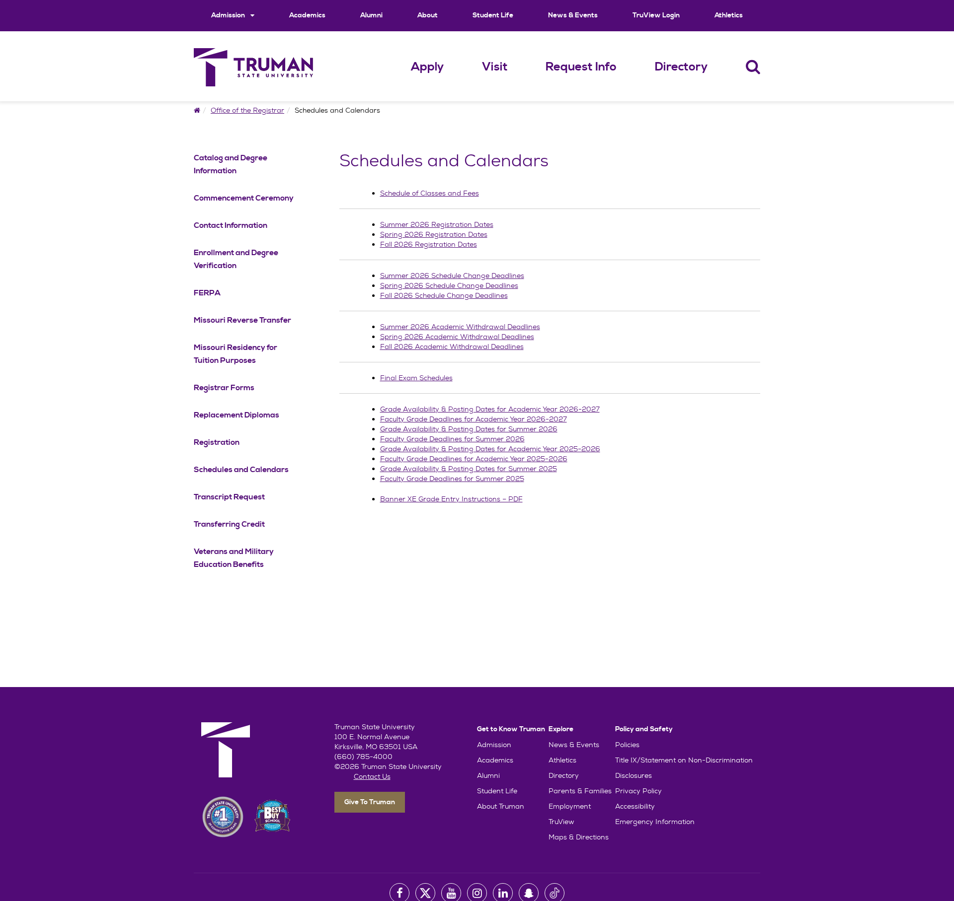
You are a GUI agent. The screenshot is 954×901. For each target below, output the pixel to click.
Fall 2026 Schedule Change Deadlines (444, 295)
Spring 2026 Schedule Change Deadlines (449, 285)
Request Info (581, 67)
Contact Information (230, 225)
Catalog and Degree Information (230, 164)
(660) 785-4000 (363, 756)
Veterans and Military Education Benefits (234, 558)
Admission (228, 15)
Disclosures (633, 775)
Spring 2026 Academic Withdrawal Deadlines (457, 336)
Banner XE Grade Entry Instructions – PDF (451, 498)
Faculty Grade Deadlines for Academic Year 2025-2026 (473, 458)
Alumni (371, 15)
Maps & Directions (579, 836)
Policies (627, 744)
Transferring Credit (229, 524)
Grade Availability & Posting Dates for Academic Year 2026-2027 (490, 409)
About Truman (500, 806)
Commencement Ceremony (244, 198)
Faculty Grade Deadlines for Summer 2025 (452, 478)
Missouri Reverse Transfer (242, 320)
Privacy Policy (638, 790)
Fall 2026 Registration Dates (428, 244)
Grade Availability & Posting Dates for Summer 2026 (468, 428)
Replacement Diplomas (236, 415)
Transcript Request (229, 497)
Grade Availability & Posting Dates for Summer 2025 (468, 468)
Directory (681, 67)
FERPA (207, 293)
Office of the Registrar (247, 110)
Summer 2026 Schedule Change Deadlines (452, 275)
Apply (427, 67)
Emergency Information (655, 821)
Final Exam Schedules (416, 377)
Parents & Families (580, 790)
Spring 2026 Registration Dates (433, 234)
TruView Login (656, 15)
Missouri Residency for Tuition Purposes (235, 354)
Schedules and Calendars (241, 470)
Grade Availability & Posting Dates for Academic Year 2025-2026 (490, 448)
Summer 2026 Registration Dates (436, 224)
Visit (495, 67)
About (427, 15)
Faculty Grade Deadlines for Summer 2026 (452, 438)
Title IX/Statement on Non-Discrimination (684, 760)
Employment (570, 806)
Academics (307, 15)
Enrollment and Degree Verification (236, 259)
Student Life (493, 15)
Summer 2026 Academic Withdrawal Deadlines (460, 326)
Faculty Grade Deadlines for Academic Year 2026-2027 (473, 419)
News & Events (573, 15)
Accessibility (635, 806)
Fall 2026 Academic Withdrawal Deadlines (452, 346)
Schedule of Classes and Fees (429, 193)
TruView (561, 821)
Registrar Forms (224, 388)
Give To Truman (369, 802)
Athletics (729, 15)
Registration (216, 442)
